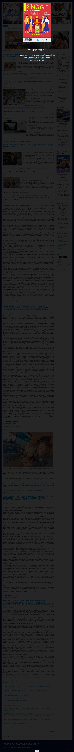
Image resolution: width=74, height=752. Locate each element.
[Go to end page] (34, 732)
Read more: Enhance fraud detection (13, 492)
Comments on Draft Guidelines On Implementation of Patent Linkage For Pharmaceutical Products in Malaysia (27, 708)
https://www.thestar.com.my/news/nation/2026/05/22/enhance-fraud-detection (22, 490)
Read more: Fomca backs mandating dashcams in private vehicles (19, 141)
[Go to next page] (31, 732)
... (19, 732)
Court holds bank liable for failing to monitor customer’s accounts (17, 698)
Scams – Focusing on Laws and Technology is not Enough (16, 695)
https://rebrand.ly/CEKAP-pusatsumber (63, 145)
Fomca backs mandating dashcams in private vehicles (23, 111)
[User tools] (52, 58)
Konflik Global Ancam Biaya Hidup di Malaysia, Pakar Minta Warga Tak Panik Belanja (28, 145)
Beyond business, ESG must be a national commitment (15, 723)
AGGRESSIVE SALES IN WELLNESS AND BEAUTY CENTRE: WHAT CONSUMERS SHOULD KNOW (26, 690)
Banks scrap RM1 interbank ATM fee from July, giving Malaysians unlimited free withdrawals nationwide (27, 55)
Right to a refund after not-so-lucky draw (12, 703)
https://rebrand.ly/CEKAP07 (63, 126)
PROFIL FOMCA (12, 26)
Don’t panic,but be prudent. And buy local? (19, 171)
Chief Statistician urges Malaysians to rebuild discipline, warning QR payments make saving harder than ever (27, 726)
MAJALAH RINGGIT (37, 26)
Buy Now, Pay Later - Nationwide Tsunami (13, 693)
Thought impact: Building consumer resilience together (15, 700)
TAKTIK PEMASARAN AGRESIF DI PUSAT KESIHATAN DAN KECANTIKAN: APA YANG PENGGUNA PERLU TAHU (27, 687)
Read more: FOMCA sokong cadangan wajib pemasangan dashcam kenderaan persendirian (24, 107)
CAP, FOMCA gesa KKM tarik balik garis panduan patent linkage (17, 710)
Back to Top (68, 749)
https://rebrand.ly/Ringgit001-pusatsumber (63, 100)
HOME (5, 26)
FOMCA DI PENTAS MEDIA (50, 26)
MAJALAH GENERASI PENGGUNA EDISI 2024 (63, 179)
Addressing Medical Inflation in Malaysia (12, 705)
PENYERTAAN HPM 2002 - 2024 (11, 28)
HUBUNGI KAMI (23, 28)
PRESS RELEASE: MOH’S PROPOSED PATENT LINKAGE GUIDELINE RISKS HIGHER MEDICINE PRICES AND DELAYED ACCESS (27, 716)
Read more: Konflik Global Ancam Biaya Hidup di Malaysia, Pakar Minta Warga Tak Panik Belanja (26, 168)
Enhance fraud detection (12, 427)
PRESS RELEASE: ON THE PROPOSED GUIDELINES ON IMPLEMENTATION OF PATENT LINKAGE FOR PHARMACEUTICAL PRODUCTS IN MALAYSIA (27, 720)
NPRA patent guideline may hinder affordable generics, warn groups (18, 713)
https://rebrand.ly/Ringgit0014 (63, 75)
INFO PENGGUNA (21, 26)
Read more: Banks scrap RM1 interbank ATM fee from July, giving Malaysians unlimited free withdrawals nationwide (29, 77)
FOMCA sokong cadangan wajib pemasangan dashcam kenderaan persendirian (28, 82)
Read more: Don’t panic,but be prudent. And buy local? (16, 192)
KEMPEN (29, 26)
